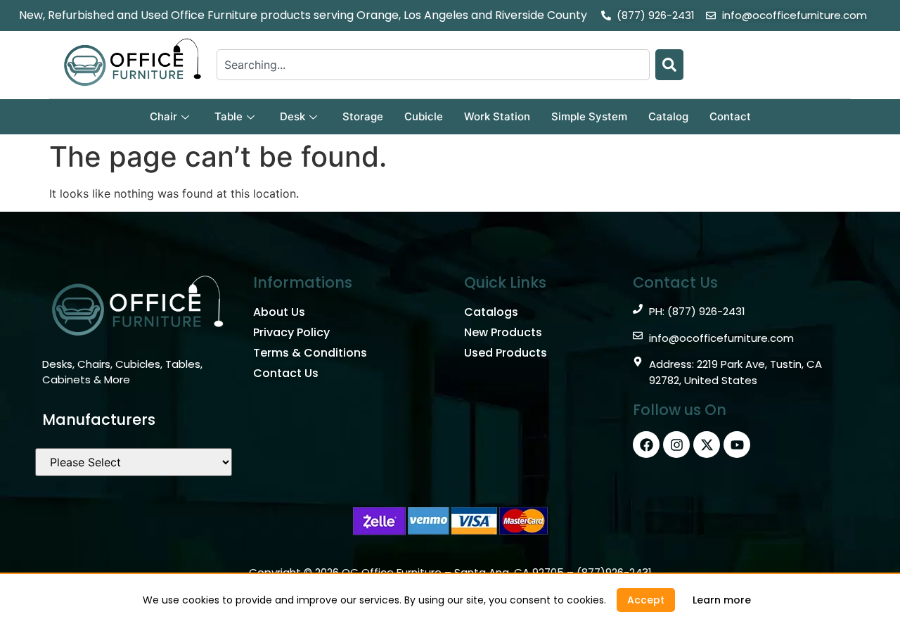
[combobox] (433, 64)
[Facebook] (646, 444)
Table (228, 116)
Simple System (589, 116)
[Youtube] (737, 444)
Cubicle (423, 116)
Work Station (497, 116)
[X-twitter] (706, 444)
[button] (646, 600)
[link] (722, 600)
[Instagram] (676, 444)
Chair (163, 116)
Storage (362, 116)
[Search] (669, 64)
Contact (730, 116)
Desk (292, 116)
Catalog (668, 116)
